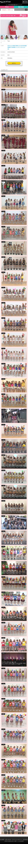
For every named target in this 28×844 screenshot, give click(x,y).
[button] (26, 21)
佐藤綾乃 (9, 47)
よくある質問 (20, 841)
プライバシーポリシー (17, 839)
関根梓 (17, 45)
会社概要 (2, 839)
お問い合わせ (8, 839)
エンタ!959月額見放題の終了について (14, 4)
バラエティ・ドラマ (7, 9)
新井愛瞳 (25, 45)
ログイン (14, 63)
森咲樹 (14, 45)
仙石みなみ (9, 45)
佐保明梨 (13, 47)
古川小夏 (21, 45)
